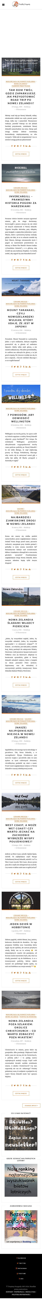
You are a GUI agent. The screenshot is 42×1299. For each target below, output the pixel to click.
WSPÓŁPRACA (19, 1292)
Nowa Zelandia (20, 83)
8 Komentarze (21, 109)
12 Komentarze (21, 333)
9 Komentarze (21, 933)
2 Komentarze (21, 428)
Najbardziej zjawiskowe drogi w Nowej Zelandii (21, 520)
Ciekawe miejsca (20, 187)
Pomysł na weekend (28, 1016)
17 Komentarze (21, 530)
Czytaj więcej (21, 154)
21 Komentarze (21, 632)
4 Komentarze (21, 212)
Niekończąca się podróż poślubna (20, 81)
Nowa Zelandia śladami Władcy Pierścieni (21, 623)
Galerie (20, 508)
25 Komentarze (21, 744)
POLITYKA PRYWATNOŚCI (21, 1295)
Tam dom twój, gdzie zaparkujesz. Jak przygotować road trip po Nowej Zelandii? (21, 97)
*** (32, 966)
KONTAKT (9, 1292)
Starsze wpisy (31, 1105)
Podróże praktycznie (21, 86)
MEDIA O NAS (30, 1292)
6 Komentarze (21, 1044)
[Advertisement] (21, 32)
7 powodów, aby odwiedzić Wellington (21, 418)
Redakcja (27, 107)
